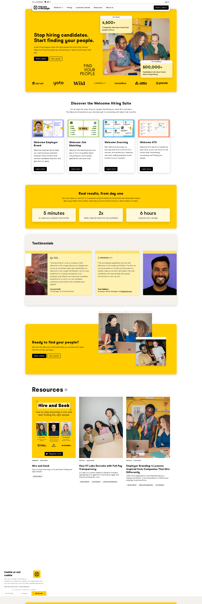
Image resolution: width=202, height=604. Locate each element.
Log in (167, 2)
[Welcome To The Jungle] (41, 7)
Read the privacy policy (11, 586)
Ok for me (39, 593)
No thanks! (9, 593)
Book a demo (161, 8)
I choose (24, 593)
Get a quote (55, 59)
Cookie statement (24, 586)
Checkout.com (121, 291)
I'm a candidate (37, 2)
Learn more (40, 169)
